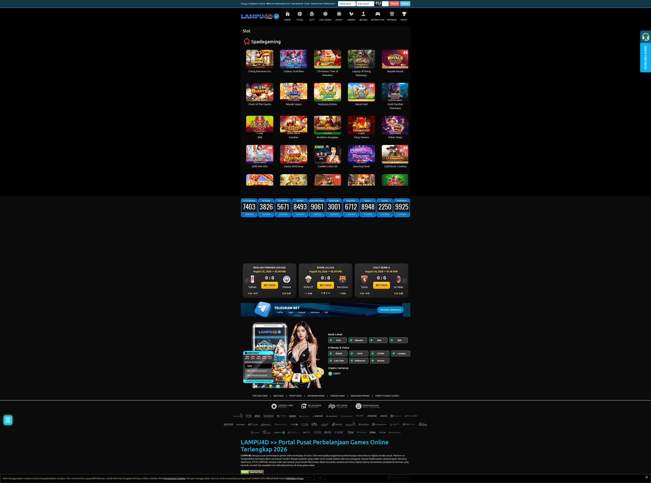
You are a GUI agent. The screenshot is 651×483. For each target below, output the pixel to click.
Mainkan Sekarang (390, 310)
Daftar (405, 3)
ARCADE (363, 20)
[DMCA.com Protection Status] (252, 472)
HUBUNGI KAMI (337, 396)
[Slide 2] (324, 293)
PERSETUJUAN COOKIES (387, 396)
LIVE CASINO (325, 20)
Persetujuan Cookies (174, 478)
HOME (287, 20)
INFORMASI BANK (316, 396)
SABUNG (351, 20)
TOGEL (299, 20)
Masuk (394, 3)
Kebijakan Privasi (294, 478)
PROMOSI (392, 20)
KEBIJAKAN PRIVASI (360, 396)
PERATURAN (295, 396)
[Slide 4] (329, 293)
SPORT (339, 20)
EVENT (404, 20)
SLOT (312, 20)
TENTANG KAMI (260, 396)
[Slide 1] (322, 293)
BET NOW (269, 285)
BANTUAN (278, 396)
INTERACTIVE (377, 20)
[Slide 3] (326, 293)
